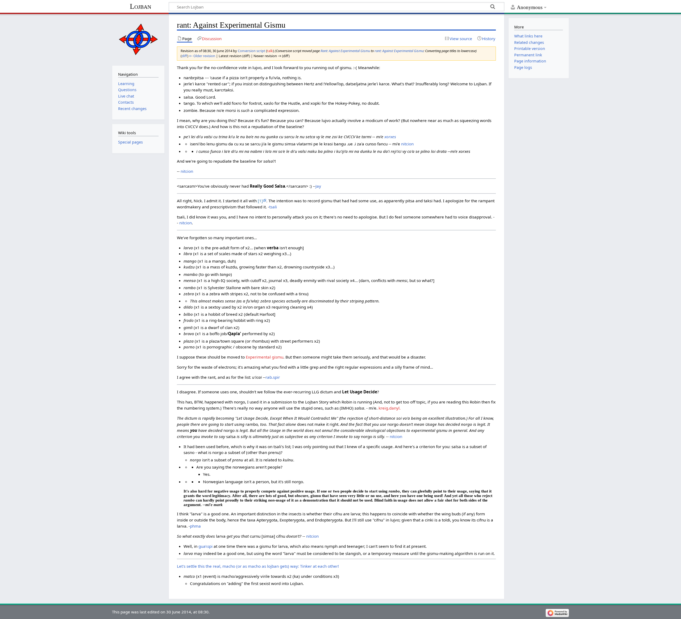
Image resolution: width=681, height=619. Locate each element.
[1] (260, 200)
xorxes (390, 136)
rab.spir (272, 377)
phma (195, 526)
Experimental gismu (264, 357)
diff (184, 55)
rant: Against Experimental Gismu (399, 50)
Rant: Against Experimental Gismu (345, 50)
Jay (318, 186)
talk (270, 50)
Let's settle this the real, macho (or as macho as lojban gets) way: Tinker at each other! (258, 566)
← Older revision (202, 55)
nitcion (407, 143)
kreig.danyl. (390, 408)
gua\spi (205, 546)
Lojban (140, 6)
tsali (273, 206)
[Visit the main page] (138, 39)
